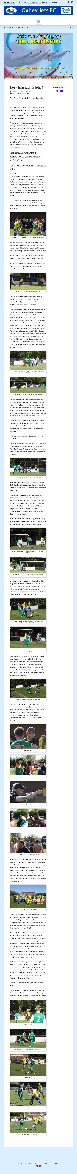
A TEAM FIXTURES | (48, 2)
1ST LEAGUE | (9, 2)
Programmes (28, 1163)
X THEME (44, 1171)
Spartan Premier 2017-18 (20, 93)
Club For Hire (53, 1163)
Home (21, 1163)
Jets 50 (44, 1163)
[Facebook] (69, 2)
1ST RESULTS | (34, 2)
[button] (38, 21)
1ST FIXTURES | (21, 2)
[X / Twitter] (72, 2)
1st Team (37, 1163)
